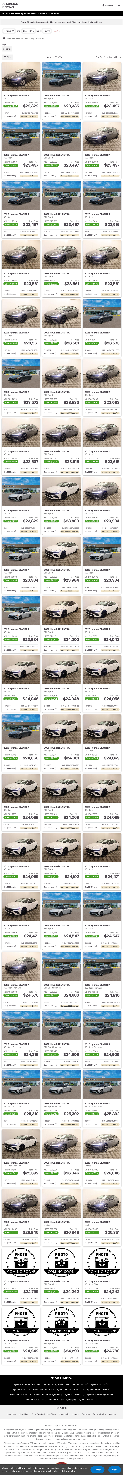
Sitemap (112, 1414)
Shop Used (24, 1414)
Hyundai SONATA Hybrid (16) (100, 1394)
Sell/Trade (51, 1414)
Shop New (12, 1414)
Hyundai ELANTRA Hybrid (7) (50, 1384)
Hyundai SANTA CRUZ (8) (98, 1389)
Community (64, 1414)
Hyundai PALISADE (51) (43, 1389)
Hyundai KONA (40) (22, 1389)
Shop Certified (38, 1414)
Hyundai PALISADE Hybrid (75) (70, 1389)
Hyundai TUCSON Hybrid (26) (62, 1399)
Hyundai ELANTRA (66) (24, 1384)
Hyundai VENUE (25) (88, 1399)
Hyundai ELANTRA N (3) (77, 1384)
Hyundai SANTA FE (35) (20, 1394)
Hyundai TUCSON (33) (36, 1399)
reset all (57, 31)
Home (5, 13)
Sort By (99, 57)
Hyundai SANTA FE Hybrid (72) (48, 1394)
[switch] (119, 5)
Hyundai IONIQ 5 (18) (100, 1384)
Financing (86, 1414)
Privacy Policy (99, 1414)
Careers (75, 1414)
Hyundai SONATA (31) (74, 1394)
